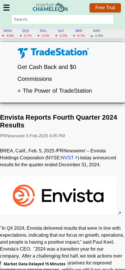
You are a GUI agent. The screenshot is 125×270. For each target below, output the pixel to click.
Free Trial (105, 7)
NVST (67, 157)
